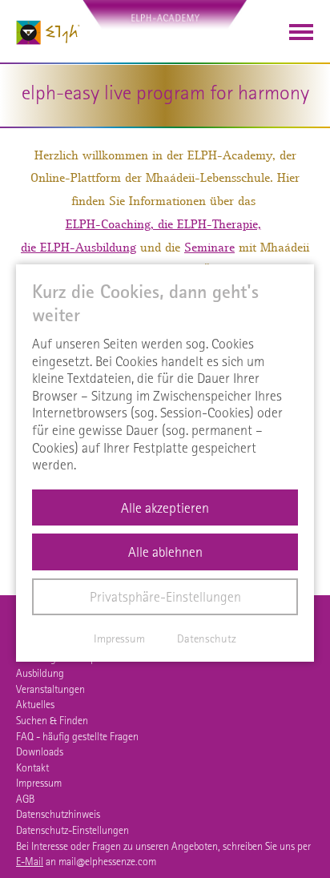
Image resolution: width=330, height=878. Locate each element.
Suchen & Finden (52, 720)
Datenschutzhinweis (58, 814)
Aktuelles (35, 704)
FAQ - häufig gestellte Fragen (77, 736)
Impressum (39, 782)
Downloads (39, 751)
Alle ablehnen (165, 551)
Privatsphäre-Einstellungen (165, 596)
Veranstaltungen (50, 689)
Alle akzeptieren (165, 507)
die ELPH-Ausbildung (78, 247)
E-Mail (29, 861)
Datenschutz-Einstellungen (72, 830)
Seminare (209, 247)
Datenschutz (206, 638)
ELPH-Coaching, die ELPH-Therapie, (163, 224)
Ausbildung (40, 673)
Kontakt (32, 767)
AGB (25, 798)
